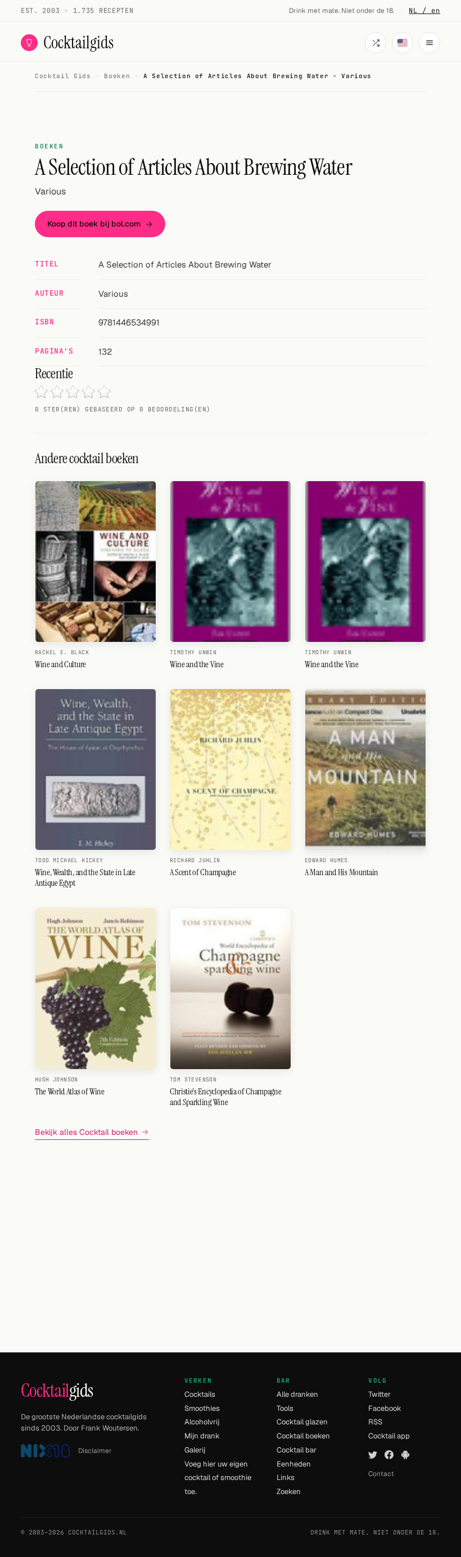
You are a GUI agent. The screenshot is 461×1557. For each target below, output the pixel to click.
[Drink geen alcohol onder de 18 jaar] (45, 1451)
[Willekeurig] (375, 42)
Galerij (194, 1450)
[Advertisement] (230, 1227)
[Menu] (429, 42)
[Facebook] (389, 1455)
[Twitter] (372, 1455)
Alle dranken (297, 1394)
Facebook (384, 1408)
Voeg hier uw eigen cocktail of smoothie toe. (217, 1477)
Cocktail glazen (302, 1422)
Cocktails (199, 1394)
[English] (402, 42)
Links (286, 1477)
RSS (375, 1422)
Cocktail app (389, 1436)
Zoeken (289, 1491)
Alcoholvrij (201, 1422)
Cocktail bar (297, 1450)
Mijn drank (202, 1436)
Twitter (379, 1394)
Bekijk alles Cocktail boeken (86, 1132)
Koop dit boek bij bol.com (94, 224)
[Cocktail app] (405, 1455)
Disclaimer (95, 1450)
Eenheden (294, 1464)
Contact (381, 1473)
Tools (285, 1408)
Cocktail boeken (303, 1436)
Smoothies (202, 1408)
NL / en (424, 10)
